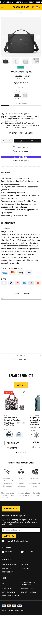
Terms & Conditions (28, 592)
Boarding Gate (21, 7)
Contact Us (6, 568)
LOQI (6, 415)
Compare (14, 448)
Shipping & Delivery (9, 592)
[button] (16, 452)
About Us (24, 565)
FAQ (3, 583)
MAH (23, 78)
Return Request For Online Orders (28, 584)
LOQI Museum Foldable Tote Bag (12, 419)
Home (13, 13)
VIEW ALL (21, 385)
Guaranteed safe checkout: (11, 269)
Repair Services (26, 588)
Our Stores (25, 568)
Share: (3, 279)
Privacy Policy (22, 541)
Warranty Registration (10, 596)
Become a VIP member (9, 565)
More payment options (21, 161)
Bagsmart (35, 415)
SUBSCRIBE (9, 536)
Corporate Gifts (8, 572)
